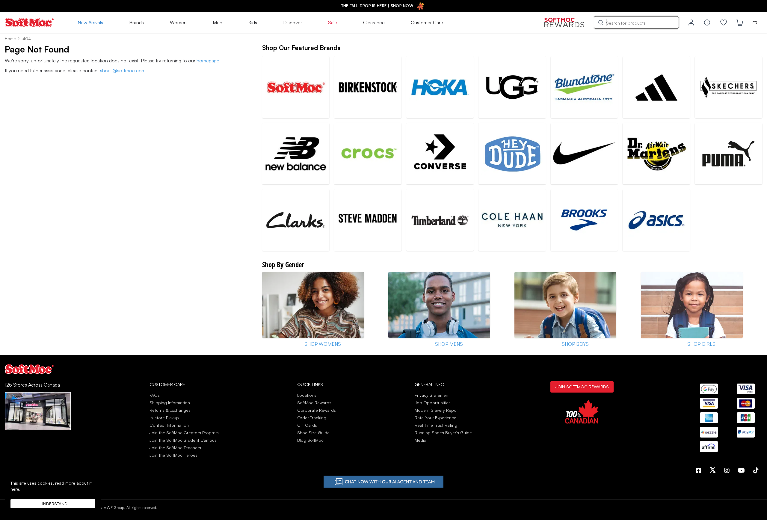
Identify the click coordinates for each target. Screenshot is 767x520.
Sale (332, 22)
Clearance (374, 22)
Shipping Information (170, 402)
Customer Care (427, 22)
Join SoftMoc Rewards (582, 386)
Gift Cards (307, 425)
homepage (208, 61)
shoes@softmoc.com (123, 70)
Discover (292, 22)
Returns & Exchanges (170, 410)
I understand (52, 503)
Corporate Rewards (316, 410)
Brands (136, 22)
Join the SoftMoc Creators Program (184, 432)
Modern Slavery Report (437, 410)
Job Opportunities (433, 402)
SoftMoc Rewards (314, 402)
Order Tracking (311, 417)
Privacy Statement (432, 395)
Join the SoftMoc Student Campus (183, 440)
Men (217, 22)
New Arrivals (90, 22)
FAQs (155, 395)
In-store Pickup (164, 417)
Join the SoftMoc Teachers (175, 447)
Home (10, 38)
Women (178, 22)
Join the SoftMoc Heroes (173, 455)
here (14, 489)
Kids (252, 22)
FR (755, 22)
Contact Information (169, 425)
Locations (306, 395)
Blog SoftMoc (310, 440)
